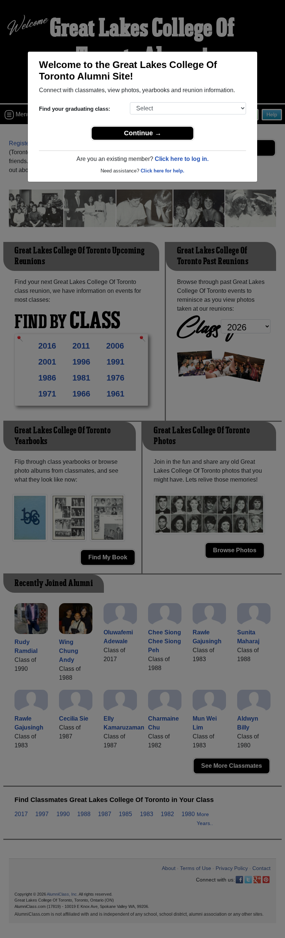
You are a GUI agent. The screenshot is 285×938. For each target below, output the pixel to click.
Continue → (142, 133)
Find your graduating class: (74, 109)
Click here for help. (162, 171)
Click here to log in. (182, 159)
